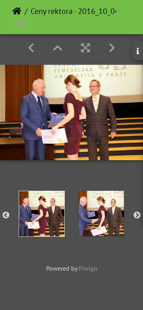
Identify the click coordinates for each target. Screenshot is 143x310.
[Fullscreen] (85, 47)
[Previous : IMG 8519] (31, 47)
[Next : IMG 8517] (112, 47)
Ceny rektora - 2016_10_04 (75, 11)
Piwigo (88, 268)
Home (16, 11)
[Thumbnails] (58, 47)
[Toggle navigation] (21, 25)
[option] (42, 214)
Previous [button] (6, 215)
